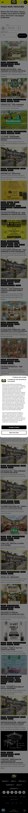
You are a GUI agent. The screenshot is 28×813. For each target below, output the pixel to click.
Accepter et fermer (14, 427)
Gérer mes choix (14, 432)
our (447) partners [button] (9, 384)
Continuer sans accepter (20, 377)
